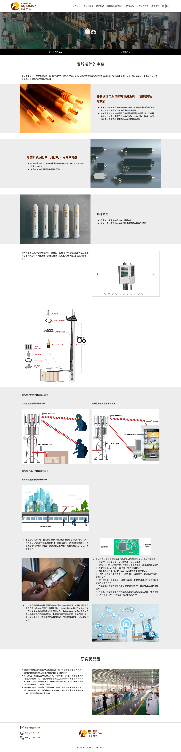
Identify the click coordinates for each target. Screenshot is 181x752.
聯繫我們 (155, 5)
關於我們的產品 (55, 51)
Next (154, 273)
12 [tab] (146, 294)
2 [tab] (109, 294)
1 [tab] (105, 294)
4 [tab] (116, 294)
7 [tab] (127, 294)
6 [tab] (124, 294)
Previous (97, 273)
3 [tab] (113, 294)
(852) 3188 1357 (32, 737)
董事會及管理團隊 (115, 5)
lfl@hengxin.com (33, 727)
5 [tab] (120, 294)
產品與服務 (88, 5)
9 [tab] (135, 294)
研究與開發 (126, 51)
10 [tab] (139, 294)
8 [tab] (131, 294)
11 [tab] (142, 294)
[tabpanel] (125, 273)
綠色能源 (100, 5)
